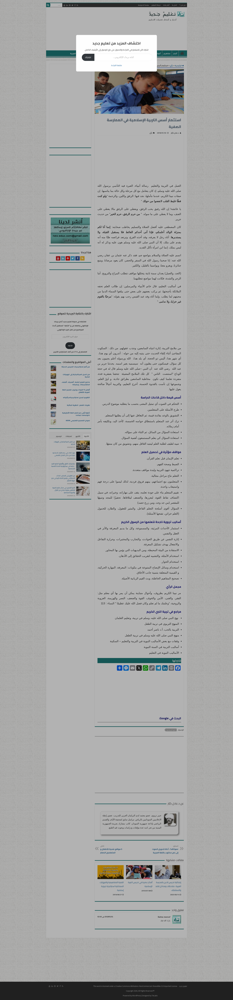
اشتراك (88, 57)
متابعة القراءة (116, 65)
